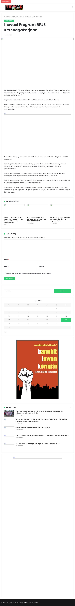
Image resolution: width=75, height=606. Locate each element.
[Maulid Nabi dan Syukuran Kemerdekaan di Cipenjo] (9, 429)
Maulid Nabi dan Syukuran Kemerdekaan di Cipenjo (33, 427)
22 (56, 320)
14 (47, 316)
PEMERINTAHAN (14, 16)
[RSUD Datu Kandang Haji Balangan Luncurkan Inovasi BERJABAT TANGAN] (37, 210)
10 (9, 316)
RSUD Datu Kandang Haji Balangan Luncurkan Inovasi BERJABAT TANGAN (36, 219)
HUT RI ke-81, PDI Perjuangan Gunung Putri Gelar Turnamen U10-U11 (38, 444)
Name (6, 259)
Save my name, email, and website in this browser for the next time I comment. (29, 273)
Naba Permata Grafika (31, 602)
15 (56, 316)
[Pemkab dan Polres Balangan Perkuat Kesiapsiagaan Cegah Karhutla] (60, 210)
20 (37, 320)
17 (9, 320)
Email (6, 266)
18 (18, 320)
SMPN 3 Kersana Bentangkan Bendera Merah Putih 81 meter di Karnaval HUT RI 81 (42, 435)
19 (28, 320)
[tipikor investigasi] (14, 7)
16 (66, 316)
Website (41, 266)
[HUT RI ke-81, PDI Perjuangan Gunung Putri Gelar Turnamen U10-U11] (9, 446)
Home (7, 16)
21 (47, 320)
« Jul (5, 332)
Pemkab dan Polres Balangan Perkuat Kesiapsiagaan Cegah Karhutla (60, 219)
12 (28, 316)
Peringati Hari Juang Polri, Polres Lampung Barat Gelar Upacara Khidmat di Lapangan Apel (13, 219)
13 (37, 316)
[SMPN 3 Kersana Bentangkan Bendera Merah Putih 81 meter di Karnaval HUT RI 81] (9, 438)
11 (18, 316)
